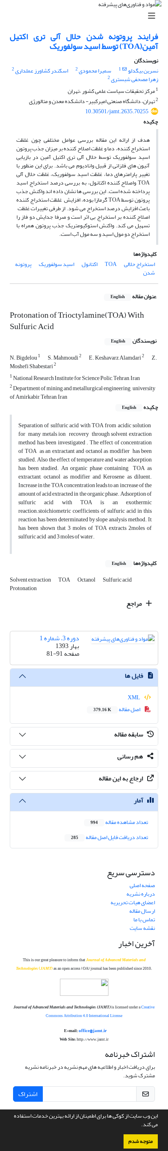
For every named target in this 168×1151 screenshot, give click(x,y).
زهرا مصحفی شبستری (134, 79)
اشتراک (28, 1094)
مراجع (134, 603)
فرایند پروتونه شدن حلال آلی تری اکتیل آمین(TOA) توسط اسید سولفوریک (84, 41)
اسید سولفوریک (56, 264)
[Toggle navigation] (86, 16)
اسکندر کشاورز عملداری (41, 70)
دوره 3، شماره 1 (59, 638)
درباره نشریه (140, 893)
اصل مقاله (117, 709)
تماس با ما (144, 919)
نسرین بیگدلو (143, 70)
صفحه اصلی (142, 885)
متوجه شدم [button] (140, 1141)
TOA (111, 264)
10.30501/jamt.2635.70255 (116, 111)
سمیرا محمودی (95, 70)
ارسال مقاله (142, 910)
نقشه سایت (142, 928)
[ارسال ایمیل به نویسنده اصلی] (124, 69)
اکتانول (89, 264)
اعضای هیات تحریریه (133, 902)
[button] (139, 1125)
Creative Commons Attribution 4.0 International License (100, 1011)
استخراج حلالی (139, 264)
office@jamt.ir (93, 1030)
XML (134, 697)
